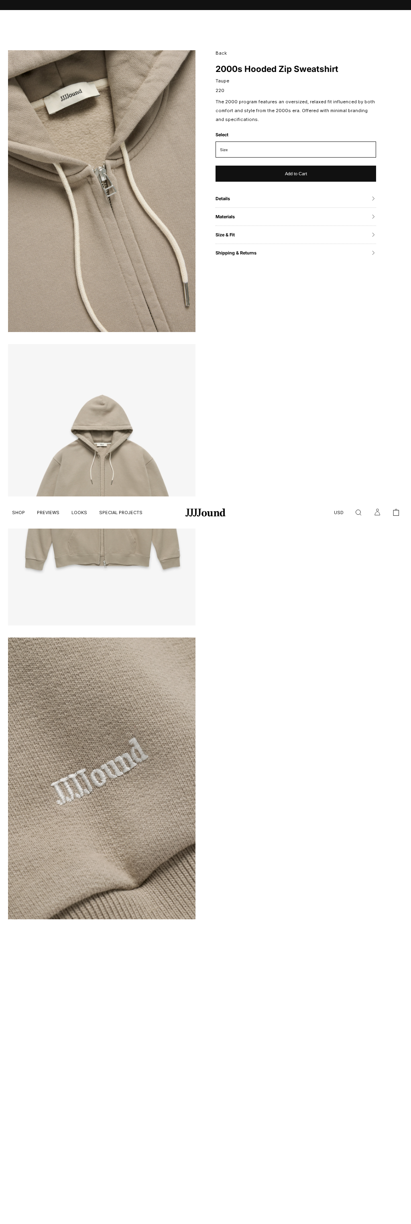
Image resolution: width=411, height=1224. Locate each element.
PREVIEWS (48, 512)
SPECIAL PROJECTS (120, 512)
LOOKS (79, 512)
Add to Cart (296, 173)
